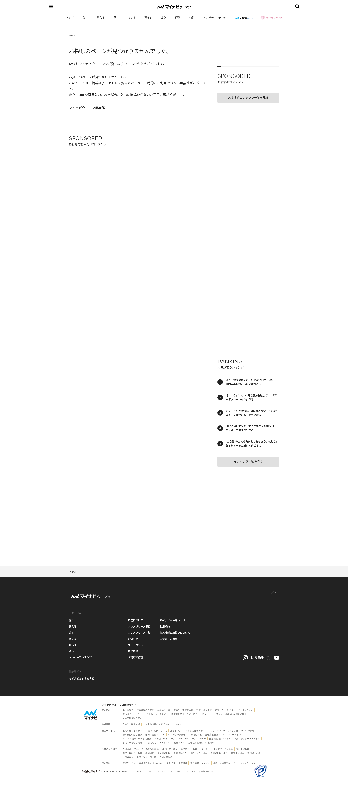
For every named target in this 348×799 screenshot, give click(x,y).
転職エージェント (201, 749)
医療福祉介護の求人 (132, 718)
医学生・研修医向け (183, 710)
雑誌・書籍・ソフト (155, 734)
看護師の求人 (180, 753)
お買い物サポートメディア (247, 738)
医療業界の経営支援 (146, 757)
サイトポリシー (137, 645)
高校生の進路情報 (131, 724)
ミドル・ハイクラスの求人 (240, 710)
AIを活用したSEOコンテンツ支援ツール (165, 742)
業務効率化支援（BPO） (151, 763)
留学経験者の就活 (145, 710)
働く (85, 17)
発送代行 (170, 763)
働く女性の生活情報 (132, 734)
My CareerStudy (180, 738)
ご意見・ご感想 (168, 639)
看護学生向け (163, 710)
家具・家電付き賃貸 (132, 742)
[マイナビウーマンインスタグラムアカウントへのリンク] (245, 657)
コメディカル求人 (198, 753)
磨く (116, 17)
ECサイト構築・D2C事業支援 (137, 738)
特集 (191, 17)
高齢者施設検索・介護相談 (201, 742)
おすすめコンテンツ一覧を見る (248, 98)
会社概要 (140, 771)
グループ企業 (190, 771)
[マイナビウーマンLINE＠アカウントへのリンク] (257, 658)
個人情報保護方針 (206, 771)
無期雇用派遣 (253, 753)
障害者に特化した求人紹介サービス (188, 714)
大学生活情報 (247, 730)
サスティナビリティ (166, 771)
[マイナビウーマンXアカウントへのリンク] (268, 658)
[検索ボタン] (297, 6)
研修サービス (129, 763)
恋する (131, 17)
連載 (177, 17)
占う (163, 17)
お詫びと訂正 (135, 657)
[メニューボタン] (50, 6)
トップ (70, 17)
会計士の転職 (242, 749)
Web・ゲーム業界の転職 (146, 749)
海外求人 (219, 710)
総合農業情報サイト (215, 734)
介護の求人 (128, 757)
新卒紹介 (185, 749)
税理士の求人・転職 (132, 753)
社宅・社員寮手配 (222, 763)
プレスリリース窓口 (139, 626)
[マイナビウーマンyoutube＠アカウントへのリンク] (276, 657)
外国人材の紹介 (167, 757)
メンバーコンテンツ (215, 17)
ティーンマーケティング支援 (224, 730)
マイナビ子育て (235, 734)
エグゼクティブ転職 (223, 749)
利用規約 (165, 626)
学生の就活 (128, 710)
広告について (135, 620)
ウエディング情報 (176, 734)
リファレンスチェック (245, 763)
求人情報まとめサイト (133, 730)
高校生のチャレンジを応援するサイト (188, 730)
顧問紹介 (149, 753)
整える (101, 17)
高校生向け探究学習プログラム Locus (162, 724)
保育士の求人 (237, 753)
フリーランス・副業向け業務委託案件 (228, 714)
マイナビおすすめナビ (81, 678)
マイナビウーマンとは (172, 620)
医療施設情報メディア (220, 738)
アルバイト (128, 714)
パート (140, 714)
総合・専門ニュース (157, 730)
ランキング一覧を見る (248, 462)
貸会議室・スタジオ (200, 763)
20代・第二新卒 (170, 749)
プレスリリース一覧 (139, 632)
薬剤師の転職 (163, 753)
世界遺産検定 (195, 734)
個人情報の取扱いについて (175, 632)
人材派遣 (127, 749)
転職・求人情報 (204, 710)
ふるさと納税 (161, 738)
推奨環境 (133, 651)
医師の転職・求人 (219, 753)
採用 (179, 771)
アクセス (151, 771)
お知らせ (133, 639)
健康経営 (182, 763)
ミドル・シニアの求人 (157, 714)
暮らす (148, 17)
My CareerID (199, 738)
